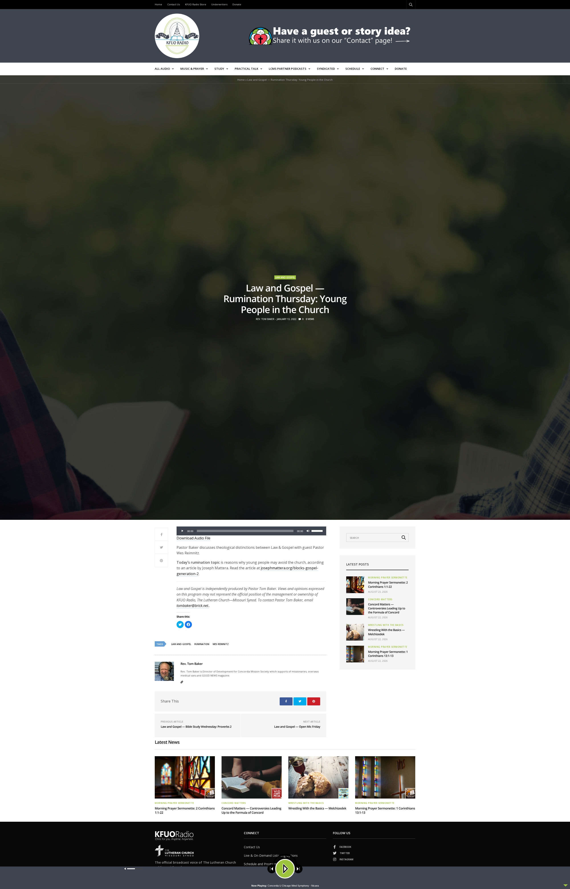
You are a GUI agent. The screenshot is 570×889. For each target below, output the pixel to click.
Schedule (352, 69)
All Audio (162, 69)
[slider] (317, 530)
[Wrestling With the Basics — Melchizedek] (355, 632)
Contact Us (173, 4)
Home (158, 4)
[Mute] (308, 531)
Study (219, 69)
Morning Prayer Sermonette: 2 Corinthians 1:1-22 (388, 584)
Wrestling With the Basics (386, 625)
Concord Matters (380, 599)
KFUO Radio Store (195, 4)
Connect (377, 69)
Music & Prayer (192, 69)
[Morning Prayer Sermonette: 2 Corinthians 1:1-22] (355, 584)
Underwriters (219, 4)
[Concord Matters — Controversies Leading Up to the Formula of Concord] (355, 606)
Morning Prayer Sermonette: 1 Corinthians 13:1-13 (388, 654)
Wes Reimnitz (221, 644)
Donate (236, 4)
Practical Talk (246, 69)
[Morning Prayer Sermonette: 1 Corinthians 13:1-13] (355, 654)
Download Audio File (193, 538)
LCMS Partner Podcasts (287, 69)
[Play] (182, 531)
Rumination (201, 644)
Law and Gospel (285, 277)
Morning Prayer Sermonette (387, 577)
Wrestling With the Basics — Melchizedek (317, 808)
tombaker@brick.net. (193, 605)
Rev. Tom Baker (265, 319)
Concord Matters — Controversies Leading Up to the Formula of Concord (386, 608)
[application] (251, 530)
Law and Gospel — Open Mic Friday (297, 727)
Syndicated (326, 69)
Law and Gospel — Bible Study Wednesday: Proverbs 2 (196, 727)
